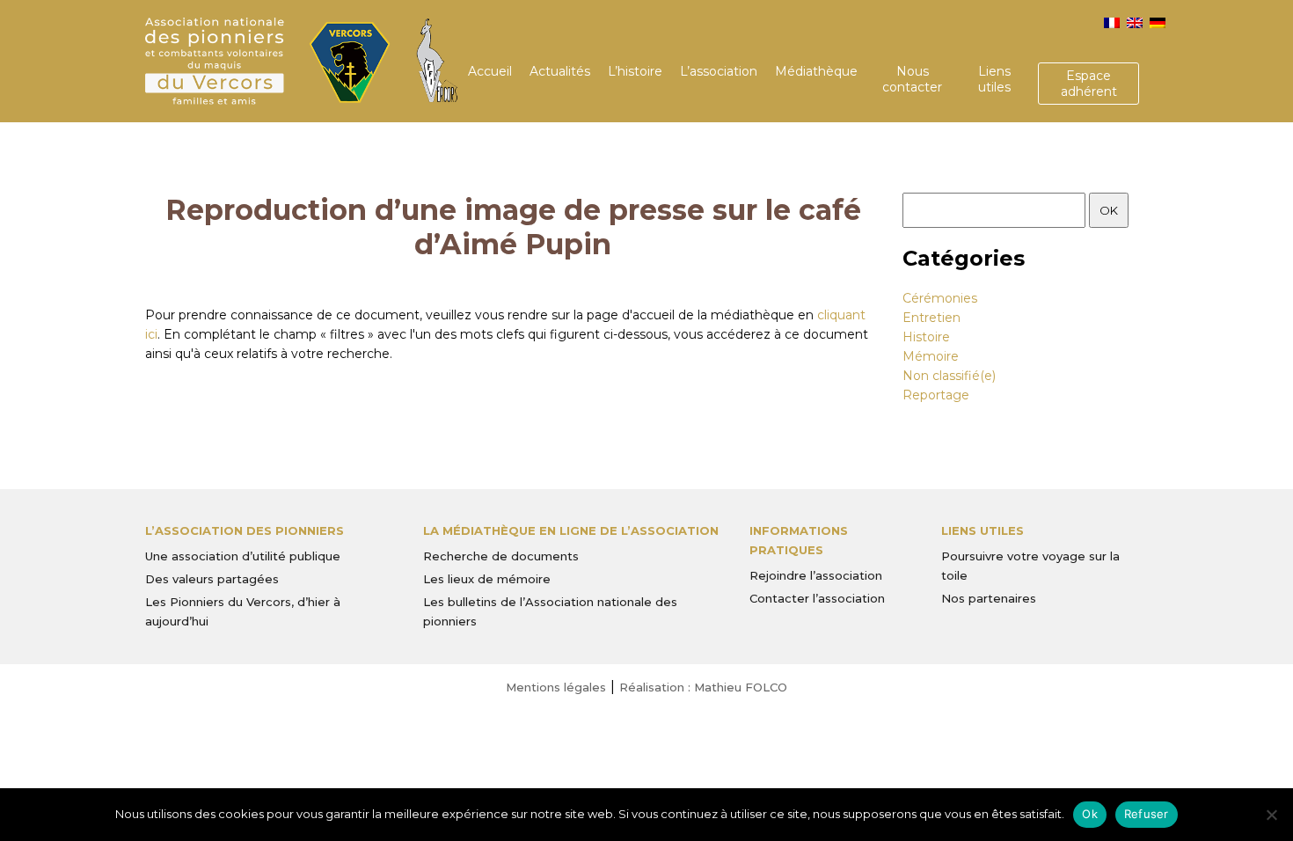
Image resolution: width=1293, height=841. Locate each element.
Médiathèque (816, 71)
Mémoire (930, 356)
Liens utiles (994, 79)
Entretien (931, 317)
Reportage (935, 395)
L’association (718, 71)
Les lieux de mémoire (487, 579)
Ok (1090, 814)
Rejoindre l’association (815, 575)
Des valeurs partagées (212, 579)
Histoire (926, 337)
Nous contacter (912, 79)
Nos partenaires (988, 598)
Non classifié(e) (949, 376)
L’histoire (635, 71)
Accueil (490, 71)
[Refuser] (1271, 814)
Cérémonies (939, 298)
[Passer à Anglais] (1135, 23)
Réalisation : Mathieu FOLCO (703, 687)
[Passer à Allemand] (1157, 23)
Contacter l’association (817, 598)
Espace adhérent (1089, 83)
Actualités (560, 71)
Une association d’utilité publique (242, 556)
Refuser (1146, 814)
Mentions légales (556, 687)
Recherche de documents (501, 556)
